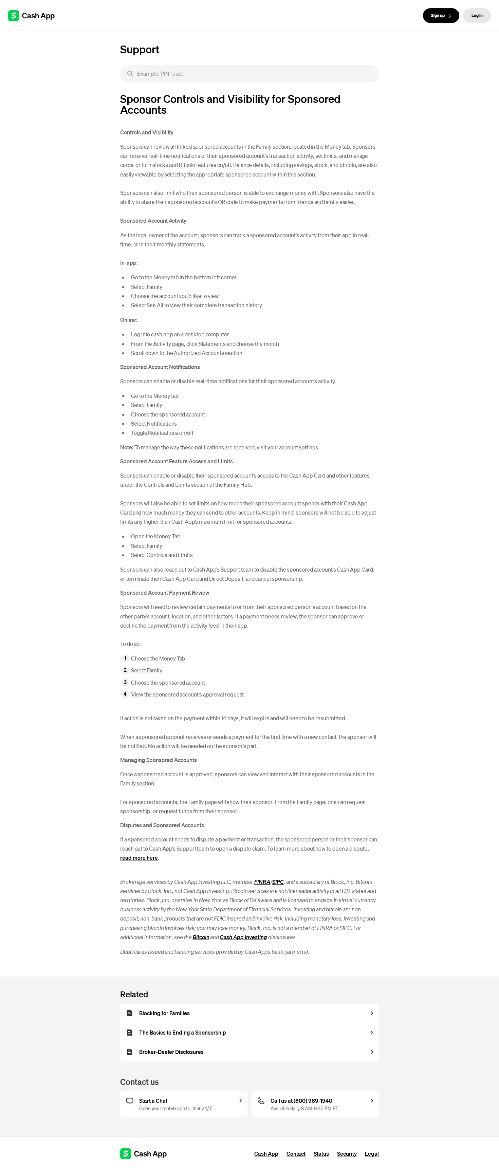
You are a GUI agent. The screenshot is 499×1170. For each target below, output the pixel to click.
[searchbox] (249, 73)
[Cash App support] (35, 15)
